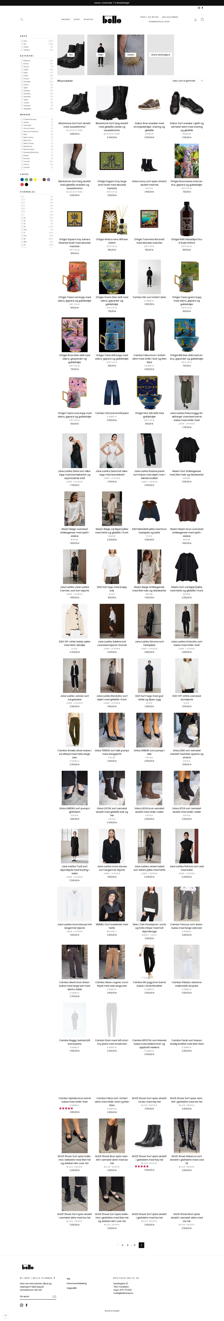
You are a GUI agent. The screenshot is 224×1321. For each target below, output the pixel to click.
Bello (25, 134)
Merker (66, 19)
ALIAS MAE (27, 125)
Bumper (26, 158)
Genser (26, 67)
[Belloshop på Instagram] (21, 1305)
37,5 (24, 236)
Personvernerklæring (77, 1283)
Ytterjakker (27, 108)
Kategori (27, 56)
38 (24, 239)
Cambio (26, 161)
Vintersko (27, 105)
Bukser (26, 63)
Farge (24, 174)
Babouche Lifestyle (30, 131)
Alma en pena (28, 128)
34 (24, 221)
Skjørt (25, 87)
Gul (35, 179)
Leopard (44, 179)
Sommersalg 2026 (159, 21)
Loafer (25, 76)
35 (24, 224)
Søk (68, 1278)
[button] (66, 1108)
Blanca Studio (28, 149)
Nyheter (88, 19)
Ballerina (26, 60)
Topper (26, 103)
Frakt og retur (149, 17)
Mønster (48, 179)
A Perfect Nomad (29, 119)
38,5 (25, 242)
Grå (31, 179)
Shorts (26, 84)
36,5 (25, 230)
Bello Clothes (28, 137)
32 (24, 218)
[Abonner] (54, 1296)
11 (134, 1245)
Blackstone (27, 146)
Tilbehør (26, 50)
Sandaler (26, 81)
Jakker (25, 70)
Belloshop (27, 140)
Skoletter (26, 91)
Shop (77, 19)
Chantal (26, 167)
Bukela (26, 155)
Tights (25, 100)
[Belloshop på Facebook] (26, 1305)
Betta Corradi (28, 143)
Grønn (26, 179)
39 (24, 245)
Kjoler (25, 73)
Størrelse (27, 192)
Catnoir (26, 164)
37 (24, 233)
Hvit (40, 179)
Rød (22, 184)
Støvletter (27, 97)
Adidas (26, 122)
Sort (26, 184)
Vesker (26, 47)
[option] (112, 2)
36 (24, 227)
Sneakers (27, 94)
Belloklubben (170, 17)
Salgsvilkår (72, 1288)
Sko (24, 44)
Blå (22, 179)
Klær (25, 41)
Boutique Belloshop (31, 152)
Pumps (26, 78)
